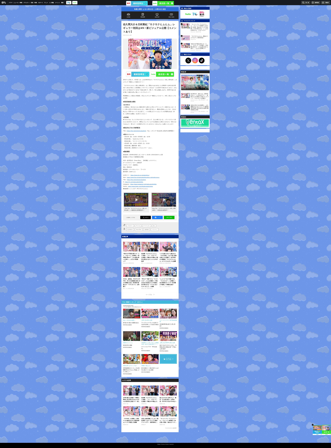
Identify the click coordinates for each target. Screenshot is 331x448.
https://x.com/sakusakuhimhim (134, 182)
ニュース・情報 (18, 2)
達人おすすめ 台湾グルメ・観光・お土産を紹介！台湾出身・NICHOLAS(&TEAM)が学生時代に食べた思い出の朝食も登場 (168, 399)
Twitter (188, 61)
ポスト (147, 217)
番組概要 (143, 17)
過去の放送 (171, 17)
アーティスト (146, 225)
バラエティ (130, 225)
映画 (35, 2)
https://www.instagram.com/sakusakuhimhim (143, 184)
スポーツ (40, 2)
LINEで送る (169, 217)
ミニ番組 (51, 2)
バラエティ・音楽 (28, 2)
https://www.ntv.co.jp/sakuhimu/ (140, 175)
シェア (159, 217)
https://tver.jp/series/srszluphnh (136, 131)
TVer (137, 74)
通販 (62, 2)
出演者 (128, 17)
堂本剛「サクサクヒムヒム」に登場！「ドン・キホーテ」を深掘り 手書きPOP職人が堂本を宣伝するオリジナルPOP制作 (149, 399)
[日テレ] (4, 2)
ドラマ (10, 2)
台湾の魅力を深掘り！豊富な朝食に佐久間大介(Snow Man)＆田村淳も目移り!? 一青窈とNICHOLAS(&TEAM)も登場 (131, 399)
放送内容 (157, 17)
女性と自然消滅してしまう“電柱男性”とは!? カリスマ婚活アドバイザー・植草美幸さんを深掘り (149, 420)
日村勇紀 (146, 229)
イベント (57, 2)
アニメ (46, 2)
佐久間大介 (130, 229)
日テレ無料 (201, 14)
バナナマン (154, 229)
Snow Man (138, 229)
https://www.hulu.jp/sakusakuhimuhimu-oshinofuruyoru (143, 177)
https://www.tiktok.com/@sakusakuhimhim (140, 186)
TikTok (202, 61)
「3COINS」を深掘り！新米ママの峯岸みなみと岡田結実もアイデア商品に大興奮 (131, 420)
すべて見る (149, 294)
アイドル (138, 225)
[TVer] (68, 2)
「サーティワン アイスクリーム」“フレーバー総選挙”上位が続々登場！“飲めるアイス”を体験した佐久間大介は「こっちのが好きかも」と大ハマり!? (168, 420)
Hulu (162, 74)
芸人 (154, 225)
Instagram (195, 61)
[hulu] (74, 2)
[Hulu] (163, 3)
